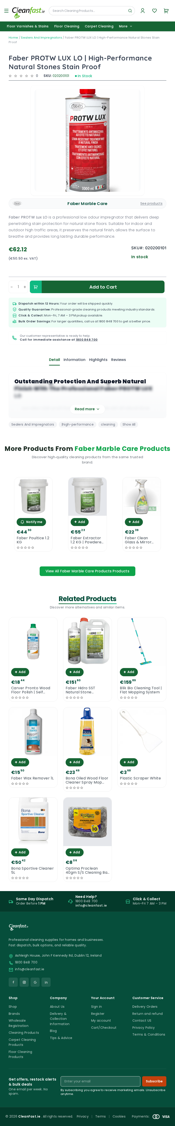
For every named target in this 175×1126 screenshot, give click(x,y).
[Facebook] (13, 982)
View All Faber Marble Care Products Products (87, 571)
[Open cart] (166, 11)
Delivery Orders (145, 1006)
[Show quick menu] (166, 1120)
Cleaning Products (24, 1032)
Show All (129, 424)
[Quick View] (33, 512)
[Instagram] (24, 982)
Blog (53, 1031)
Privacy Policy (143, 1027)
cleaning (108, 424)
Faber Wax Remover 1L (32, 778)
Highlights (98, 359)
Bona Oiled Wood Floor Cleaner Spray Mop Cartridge (87, 780)
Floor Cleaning (66, 26)
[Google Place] (35, 982)
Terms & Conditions (148, 1034)
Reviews (118, 359)
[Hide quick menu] (144, 1110)
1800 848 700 (108, 321)
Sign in (96, 1006)
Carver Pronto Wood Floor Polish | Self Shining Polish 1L (30, 690)
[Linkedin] (46, 982)
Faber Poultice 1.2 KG (33, 540)
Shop (13, 1006)
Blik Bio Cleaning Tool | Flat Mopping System (141, 690)
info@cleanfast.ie (29, 969)
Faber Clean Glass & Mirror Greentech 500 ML (139, 540)
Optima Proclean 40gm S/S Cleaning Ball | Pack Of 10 (88, 870)
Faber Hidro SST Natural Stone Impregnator (80, 690)
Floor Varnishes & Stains (28, 26)
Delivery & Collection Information (60, 1018)
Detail (54, 359)
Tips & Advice (61, 1038)
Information (74, 359)
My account (101, 1020)
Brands (14, 1013)
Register (98, 1013)
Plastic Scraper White (140, 778)
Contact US (141, 1020)
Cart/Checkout (103, 1027)
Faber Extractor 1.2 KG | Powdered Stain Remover (87, 540)
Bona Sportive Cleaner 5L (32, 870)
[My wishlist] (154, 11)
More (123, 26)
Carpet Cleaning (99, 26)
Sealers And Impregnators (41, 37)
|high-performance (78, 424)
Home (13, 37)
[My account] (143, 11)
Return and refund (147, 1013)
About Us (57, 1006)
